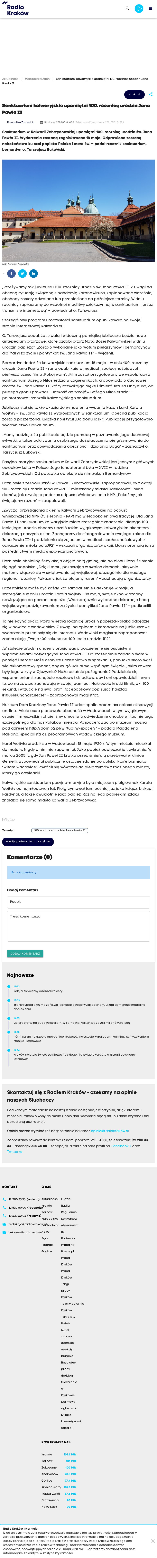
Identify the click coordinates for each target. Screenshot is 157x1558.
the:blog (67, 1375)
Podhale (47, 1245)
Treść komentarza (25, 916)
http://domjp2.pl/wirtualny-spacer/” (63, 729)
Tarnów (47, 1212)
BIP (63, 1232)
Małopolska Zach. (37, 79)
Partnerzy (68, 1238)
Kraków (46, 1205)
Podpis (15, 902)
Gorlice (46, 1251)
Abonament (69, 1225)
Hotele (65, 1323)
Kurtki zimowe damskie (67, 1337)
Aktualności (11, 79)
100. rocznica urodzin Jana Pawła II (59, 830)
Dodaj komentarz (25, 953)
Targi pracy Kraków (66, 1291)
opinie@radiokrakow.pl (110, 1131)
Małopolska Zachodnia (20, 122)
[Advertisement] (78, 48)
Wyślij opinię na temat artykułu (28, 841)
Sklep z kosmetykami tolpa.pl (71, 1422)
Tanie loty (68, 1317)
